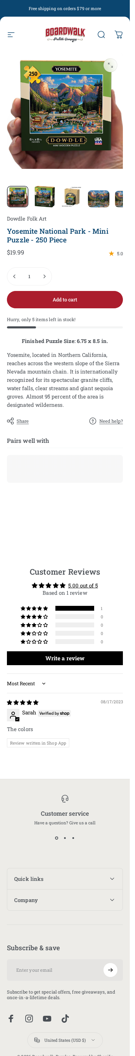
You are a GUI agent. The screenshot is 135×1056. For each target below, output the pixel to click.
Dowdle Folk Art (26, 218)
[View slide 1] (57, 838)
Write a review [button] (64, 658)
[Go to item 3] (71, 196)
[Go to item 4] (98, 199)
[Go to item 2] (44, 196)
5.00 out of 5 (83, 585)
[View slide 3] (73, 838)
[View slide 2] (65, 838)
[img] (22, 702)
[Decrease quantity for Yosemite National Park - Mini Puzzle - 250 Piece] (14, 276)
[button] (34, 608)
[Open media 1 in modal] (110, 65)
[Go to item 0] (17, 196)
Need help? (111, 421)
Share (23, 421)
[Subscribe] (110, 970)
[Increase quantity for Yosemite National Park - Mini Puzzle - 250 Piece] (44, 276)
